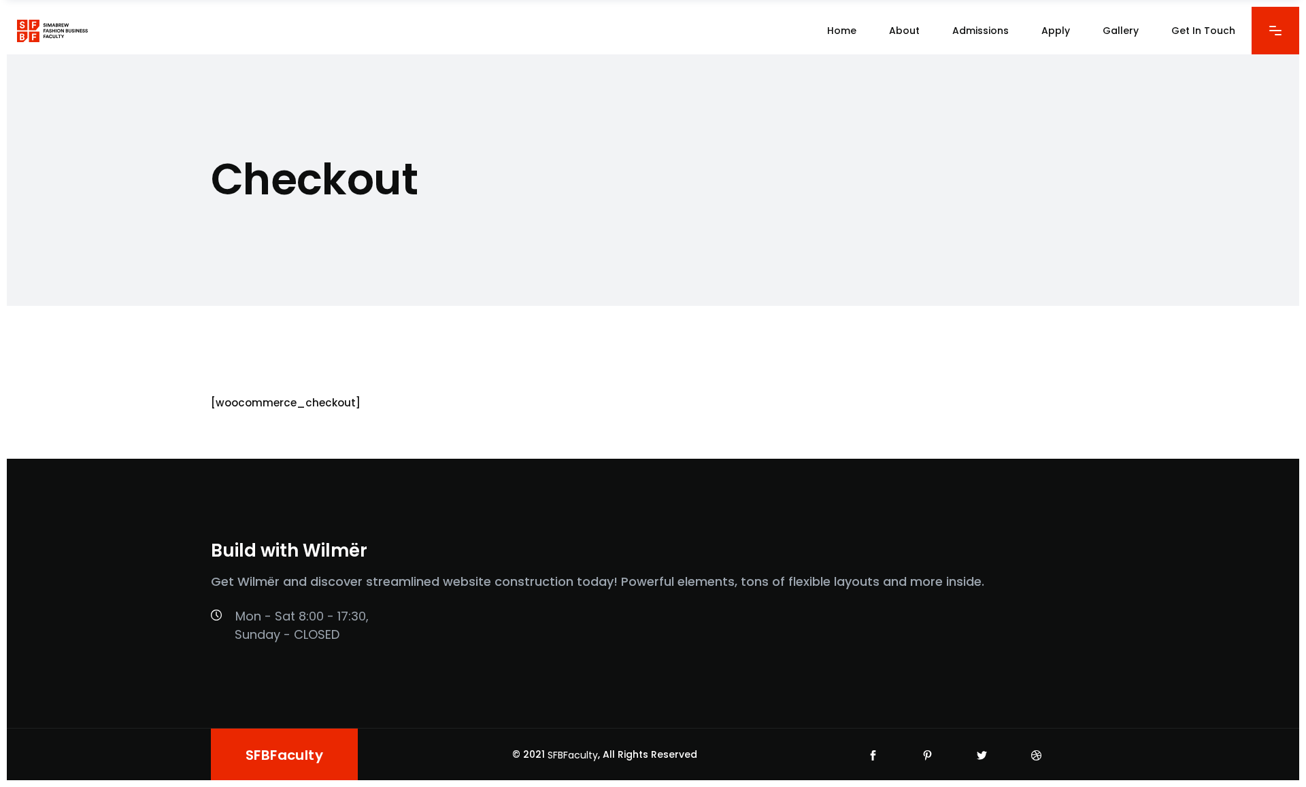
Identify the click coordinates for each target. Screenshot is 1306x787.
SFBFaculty (573, 755)
